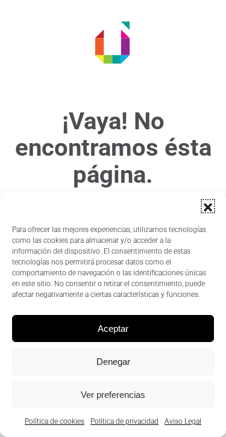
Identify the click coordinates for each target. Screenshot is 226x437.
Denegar (113, 361)
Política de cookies (54, 421)
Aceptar (113, 328)
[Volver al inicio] (113, 42)
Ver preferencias (113, 395)
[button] (208, 206)
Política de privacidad (124, 421)
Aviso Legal (183, 421)
